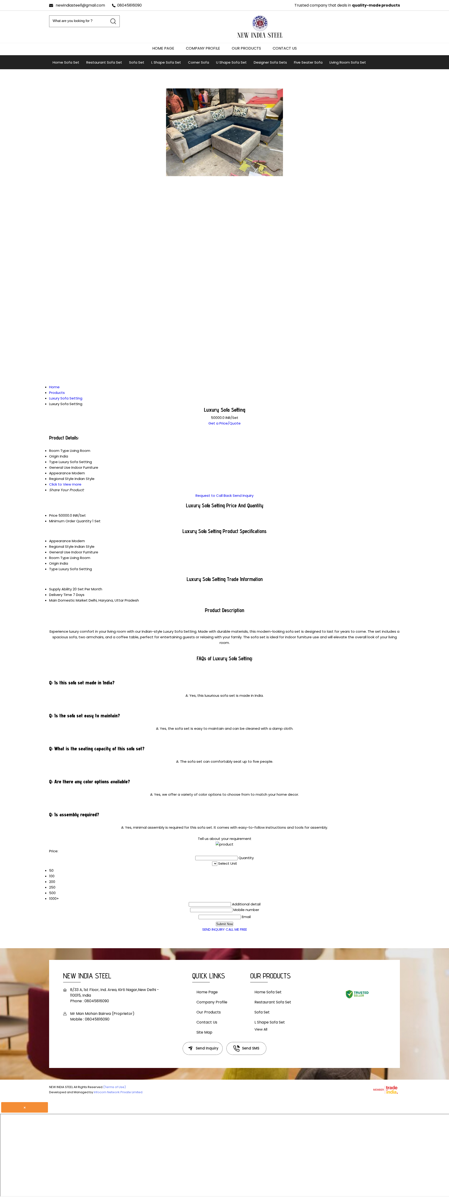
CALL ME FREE (236, 929)
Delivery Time (60, 594)
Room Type (59, 557)
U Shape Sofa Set (231, 62)
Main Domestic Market (68, 600)
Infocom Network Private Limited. (118, 1092)
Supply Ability (60, 589)
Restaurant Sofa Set (104, 62)
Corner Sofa (198, 62)
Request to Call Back (214, 495)
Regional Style (61, 546)
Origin (54, 563)
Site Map (204, 1032)
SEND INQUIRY (213, 929)
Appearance (60, 540)
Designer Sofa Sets (270, 62)
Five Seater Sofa (308, 62)
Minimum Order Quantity (70, 521)
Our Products (246, 48)
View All (260, 1029)
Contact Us (285, 48)
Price (53, 515)
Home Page (163, 48)
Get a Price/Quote (224, 423)
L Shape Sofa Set (166, 62)
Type (53, 568)
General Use (59, 552)
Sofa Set (136, 62)
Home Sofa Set (66, 62)
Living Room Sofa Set (348, 62)
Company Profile (203, 48)
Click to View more (65, 484)
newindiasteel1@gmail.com (80, 5)
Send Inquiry (243, 495)
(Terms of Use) (114, 1087)
